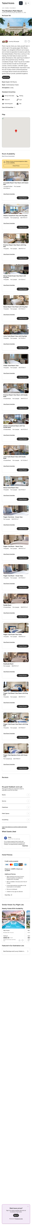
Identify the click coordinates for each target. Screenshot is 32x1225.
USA (3, 8)
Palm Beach (13, 8)
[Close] (28, 1206)
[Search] (21, 3)
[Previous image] (2, 29)
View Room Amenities (9, 194)
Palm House (6, 930)
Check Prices (16, 165)
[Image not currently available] (16, 176)
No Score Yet (8, 932)
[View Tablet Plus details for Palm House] (22, 912)
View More (7, 895)
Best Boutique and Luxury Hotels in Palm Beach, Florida (14, 951)
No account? (16, 1218)
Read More (25, 845)
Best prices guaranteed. (8, 156)
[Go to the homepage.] (8, 3)
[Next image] (29, 29)
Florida (7, 8)
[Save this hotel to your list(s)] (25, 41)
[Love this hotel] (29, 41)
